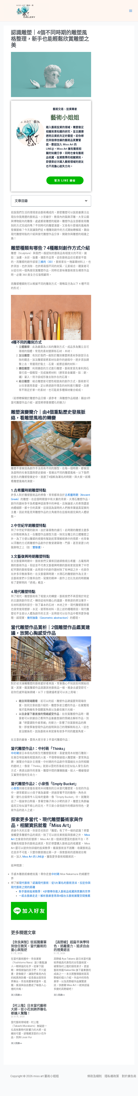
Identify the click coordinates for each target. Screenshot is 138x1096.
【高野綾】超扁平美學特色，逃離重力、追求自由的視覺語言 (71, 946)
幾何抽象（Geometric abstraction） (48, 617)
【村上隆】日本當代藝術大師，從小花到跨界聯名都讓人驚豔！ (29, 1009)
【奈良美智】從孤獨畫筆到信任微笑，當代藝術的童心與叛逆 (29, 946)
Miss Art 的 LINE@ (33, 856)
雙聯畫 (37, 547)
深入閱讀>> (16, 995)
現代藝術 (24, 882)
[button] (86, 200)
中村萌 (15, 753)
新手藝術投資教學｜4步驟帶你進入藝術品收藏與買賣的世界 (54, 891)
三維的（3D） (45, 261)
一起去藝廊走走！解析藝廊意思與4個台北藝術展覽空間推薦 (54, 895)
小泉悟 (15, 788)
